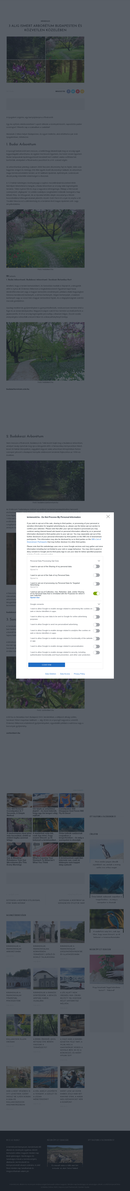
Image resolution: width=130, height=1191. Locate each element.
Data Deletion (50, 674)
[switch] (96, 566)
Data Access (65, 674)
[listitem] (65, 560)
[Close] (109, 517)
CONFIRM (46, 665)
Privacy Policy (79, 674)
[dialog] (65, 595)
